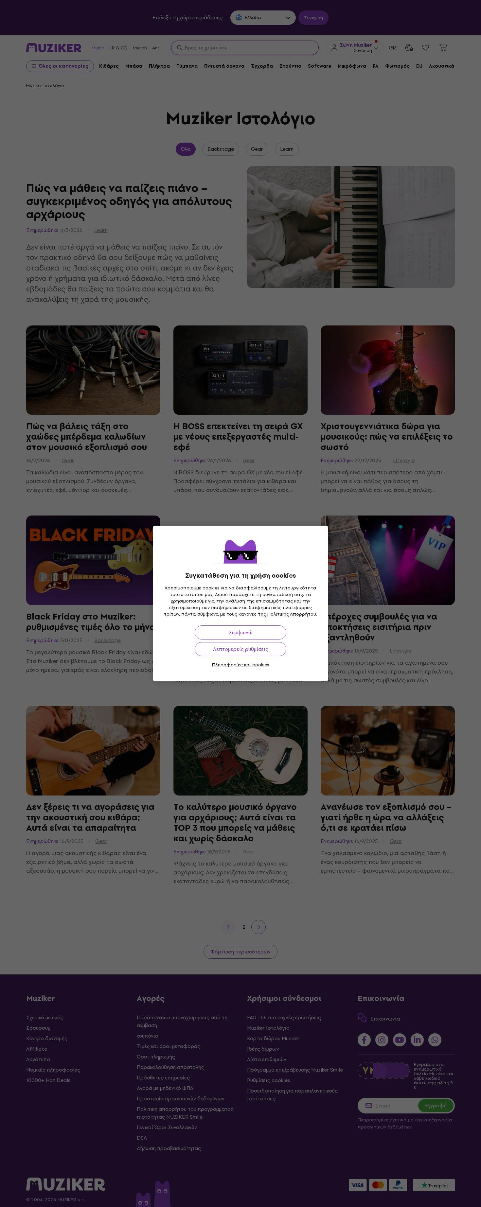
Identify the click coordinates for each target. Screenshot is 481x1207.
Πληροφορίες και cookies (240, 664)
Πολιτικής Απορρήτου (291, 614)
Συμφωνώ (241, 632)
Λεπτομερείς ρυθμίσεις (240, 649)
